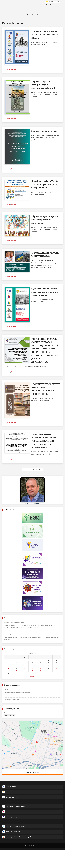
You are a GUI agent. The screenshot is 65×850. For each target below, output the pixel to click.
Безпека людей (8, 634)
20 (32, 668)
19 (24, 668)
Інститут (17, 12)
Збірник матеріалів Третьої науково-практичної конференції (44, 219)
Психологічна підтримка (10, 630)
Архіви (6, 713)
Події (25, 12)
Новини (13, 69)
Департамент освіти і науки (11, 699)
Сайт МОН (7, 689)
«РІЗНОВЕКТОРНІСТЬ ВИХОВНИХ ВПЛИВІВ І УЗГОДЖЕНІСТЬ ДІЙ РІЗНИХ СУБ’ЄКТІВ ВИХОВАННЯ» (43, 441)
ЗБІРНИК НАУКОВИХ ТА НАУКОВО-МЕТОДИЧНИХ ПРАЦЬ (45, 34)
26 (24, 671)
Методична (54, 12)
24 (8, 671)
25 (16, 671)
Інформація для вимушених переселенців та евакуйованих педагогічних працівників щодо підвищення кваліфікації (32, 638)
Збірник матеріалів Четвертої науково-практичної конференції (43, 84)
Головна (8, 12)
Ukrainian (51, 1)
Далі (37, 469)
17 (8, 668)
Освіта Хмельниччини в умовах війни (14, 622)
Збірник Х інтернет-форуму (45, 130)
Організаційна (32, 14)
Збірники (7, 69)
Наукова (44, 12)
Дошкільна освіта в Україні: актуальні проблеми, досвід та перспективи (45, 184)
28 (40, 671)
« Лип (32, 676)
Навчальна (34, 12)
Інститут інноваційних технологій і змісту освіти (17, 692)
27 (32, 671)
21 (40, 668)
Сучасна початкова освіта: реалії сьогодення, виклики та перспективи (44, 291)
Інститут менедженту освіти (11, 696)
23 (56, 668)
